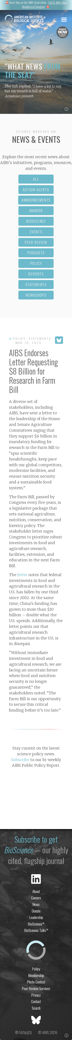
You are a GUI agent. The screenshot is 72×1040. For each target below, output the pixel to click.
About (36, 891)
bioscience (36, 221)
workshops (35, 295)
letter (22, 574)
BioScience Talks (36, 930)
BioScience (36, 924)
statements (36, 284)
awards (36, 210)
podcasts (36, 253)
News (36, 904)
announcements (36, 200)
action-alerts (36, 189)
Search (36, 1008)
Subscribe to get (31, 844)
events (36, 232)
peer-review (36, 242)
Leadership (36, 917)
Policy (36, 969)
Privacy (36, 995)
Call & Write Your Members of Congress (44, 4)
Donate (36, 911)
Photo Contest (36, 982)
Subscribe (20, 759)
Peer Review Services (36, 988)
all (36, 179)
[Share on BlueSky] (59, 340)
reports (36, 274)
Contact (36, 1001)
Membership (36, 975)
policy (36, 263)
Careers (36, 898)
